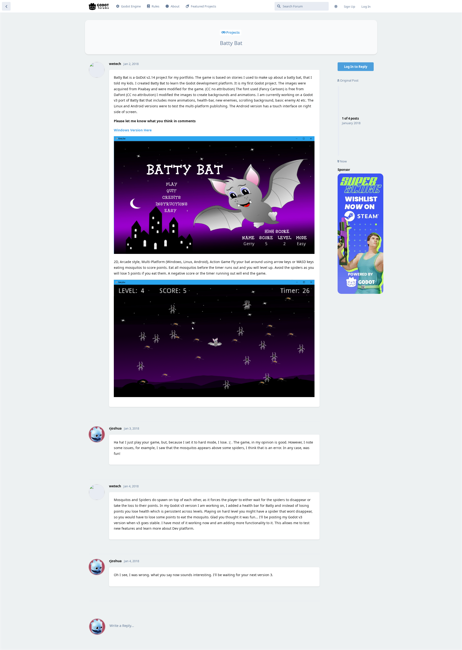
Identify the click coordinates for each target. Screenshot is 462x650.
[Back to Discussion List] (6, 6)
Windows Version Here (133, 130)
